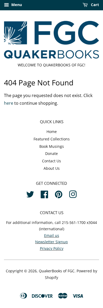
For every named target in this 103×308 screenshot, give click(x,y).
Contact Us (51, 160)
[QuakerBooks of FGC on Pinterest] (59, 193)
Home (51, 131)
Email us (51, 235)
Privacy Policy (51, 248)
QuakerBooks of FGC (56, 270)
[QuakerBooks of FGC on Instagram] (73, 193)
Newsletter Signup (51, 241)
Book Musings (51, 146)
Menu (16, 4)
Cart (94, 4)
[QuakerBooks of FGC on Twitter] (30, 193)
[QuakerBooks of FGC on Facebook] (44, 193)
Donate (51, 153)
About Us (52, 168)
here (8, 103)
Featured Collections (52, 138)
